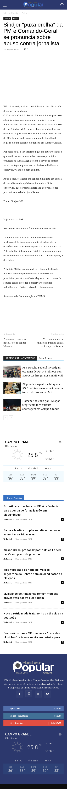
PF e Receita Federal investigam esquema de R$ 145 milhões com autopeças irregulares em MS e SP (42, 371)
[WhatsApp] (14, 57)
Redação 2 (7, 519)
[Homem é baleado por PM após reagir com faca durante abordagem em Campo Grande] (12, 405)
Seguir (57, 715)
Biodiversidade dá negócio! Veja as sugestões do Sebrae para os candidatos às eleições (32, 574)
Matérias (14, 13)
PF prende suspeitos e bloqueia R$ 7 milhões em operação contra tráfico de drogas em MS (42, 388)
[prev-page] (5, 417)
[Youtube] (47, 694)
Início (5, 13)
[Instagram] (28, 693)
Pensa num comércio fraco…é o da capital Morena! (14, 343)
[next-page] (11, 417)
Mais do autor (46, 358)
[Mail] (38, 694)
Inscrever (56, 723)
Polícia (24, 13)
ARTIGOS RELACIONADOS (20, 358)
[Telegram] (22, 57)
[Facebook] (6, 57)
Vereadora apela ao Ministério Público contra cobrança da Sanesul (50, 343)
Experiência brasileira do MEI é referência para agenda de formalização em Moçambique (31, 510)
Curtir (57, 708)
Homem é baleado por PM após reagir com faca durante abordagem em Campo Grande (41, 404)
